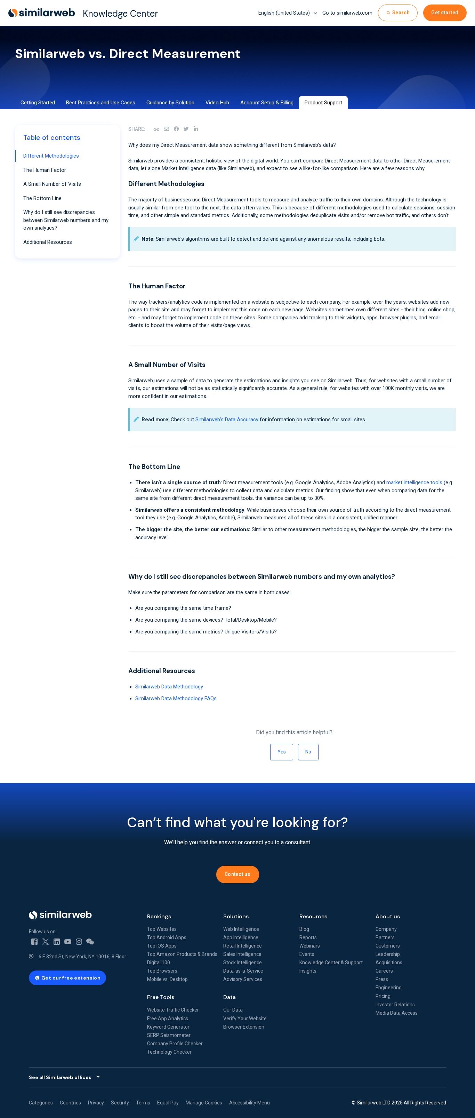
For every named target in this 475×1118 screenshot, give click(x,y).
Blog (304, 929)
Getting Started (38, 102)
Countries (70, 1102)
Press (382, 979)
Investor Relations (395, 1004)
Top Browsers (162, 971)
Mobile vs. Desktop (167, 979)
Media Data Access (397, 1013)
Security (120, 1102)
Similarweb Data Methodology (169, 687)
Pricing (383, 996)
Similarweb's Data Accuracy (226, 419)
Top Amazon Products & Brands (182, 954)
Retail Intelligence (242, 946)
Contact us (238, 874)
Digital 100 (158, 962)
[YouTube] (68, 941)
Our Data (233, 1010)
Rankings (159, 916)
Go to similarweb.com (347, 13)
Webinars (309, 946)
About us (388, 916)
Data (229, 997)
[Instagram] (79, 941)
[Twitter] (45, 941)
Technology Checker (169, 1052)
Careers (384, 971)
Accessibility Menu (249, 1102)
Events (306, 954)
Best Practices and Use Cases (100, 102)
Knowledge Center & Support (331, 962)
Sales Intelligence (242, 954)
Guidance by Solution (170, 102)
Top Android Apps (166, 937)
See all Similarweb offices (60, 1077)
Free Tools (160, 997)
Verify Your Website (245, 1018)
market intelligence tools (414, 482)
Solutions (236, 916)
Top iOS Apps (162, 946)
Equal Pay (168, 1102)
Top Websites (162, 929)
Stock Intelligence (242, 962)
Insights (307, 971)
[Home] (82, 915)
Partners (385, 937)
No (308, 751)
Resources (313, 916)
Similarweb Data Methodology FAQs (176, 698)
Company (386, 929)
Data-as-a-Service (243, 971)
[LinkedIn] (196, 129)
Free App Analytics (167, 1018)
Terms (143, 1102)
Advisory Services (242, 979)
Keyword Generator (168, 1027)
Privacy (96, 1102)
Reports (308, 937)
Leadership (388, 954)
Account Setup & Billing (266, 102)
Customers (388, 946)
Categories (41, 1102)
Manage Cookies (204, 1102)
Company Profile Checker (175, 1043)
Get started (445, 12)
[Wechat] (90, 941)
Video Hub (217, 102)
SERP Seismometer (169, 1035)
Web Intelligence (241, 929)
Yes (281, 751)
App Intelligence (240, 937)
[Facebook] (176, 129)
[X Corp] (186, 129)
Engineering (389, 987)
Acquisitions (389, 962)
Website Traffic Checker (173, 1010)
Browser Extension (243, 1027)
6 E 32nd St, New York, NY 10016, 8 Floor (82, 956)
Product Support (323, 102)
